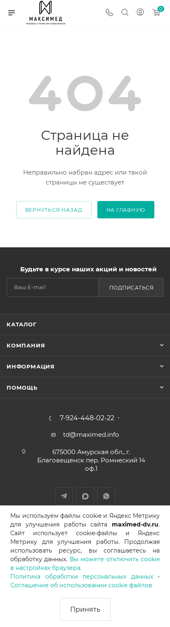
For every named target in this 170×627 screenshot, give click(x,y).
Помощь (22, 387)
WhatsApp (106, 496)
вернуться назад (54, 210)
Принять (85, 609)
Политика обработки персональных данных (81, 576)
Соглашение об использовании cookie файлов (81, 585)
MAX (85, 496)
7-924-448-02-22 (87, 418)
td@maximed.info (91, 434)
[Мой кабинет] (140, 13)
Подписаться (131, 288)
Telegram (64, 496)
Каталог (22, 324)
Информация (31, 366)
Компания (26, 345)
